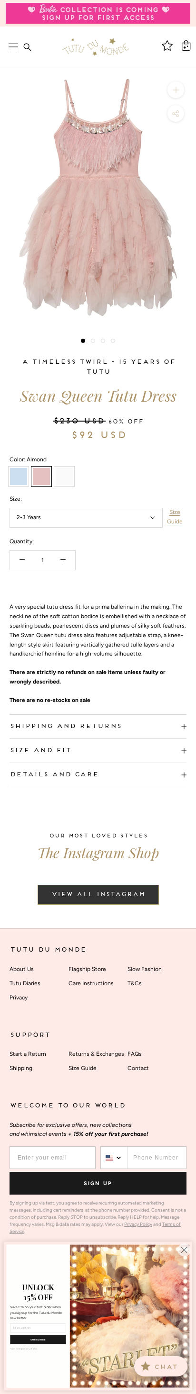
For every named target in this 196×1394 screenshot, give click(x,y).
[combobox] (114, 1158)
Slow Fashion (144, 969)
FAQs (134, 1054)
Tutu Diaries (25, 983)
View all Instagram (98, 895)
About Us (22, 969)
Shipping (21, 1068)
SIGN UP (98, 1183)
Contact (138, 1068)
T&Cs (134, 983)
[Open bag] (186, 45)
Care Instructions (91, 983)
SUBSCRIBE (38, 1340)
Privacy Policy (138, 1224)
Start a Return (28, 1054)
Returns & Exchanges (96, 1054)
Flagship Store (87, 969)
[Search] (27, 47)
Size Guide (175, 517)
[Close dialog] (184, 1250)
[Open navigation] (13, 47)
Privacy (19, 997)
